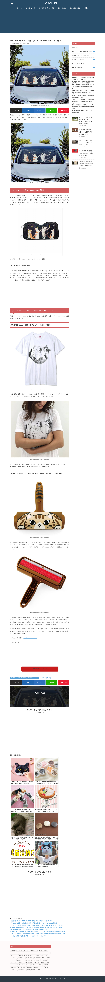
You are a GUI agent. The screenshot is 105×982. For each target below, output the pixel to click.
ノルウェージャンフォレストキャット (33, 955)
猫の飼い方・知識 (30, 8)
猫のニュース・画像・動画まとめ (19, 677)
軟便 (29, 969)
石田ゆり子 (14, 969)
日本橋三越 (14, 967)
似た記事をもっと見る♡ (40, 669)
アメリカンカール (44, 950)
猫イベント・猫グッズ (33, 677)
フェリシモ (43, 677)
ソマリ (21, 955)
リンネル (38, 962)
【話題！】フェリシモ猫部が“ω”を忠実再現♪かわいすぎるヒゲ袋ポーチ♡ (31, 921)
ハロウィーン (21, 957)
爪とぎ (20, 967)
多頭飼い (40, 964)
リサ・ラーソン (30, 962)
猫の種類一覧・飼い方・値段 (46, 8)
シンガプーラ (33, 953)
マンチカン (37, 960)
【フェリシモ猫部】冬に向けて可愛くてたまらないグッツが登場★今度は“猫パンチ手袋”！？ (36, 925)
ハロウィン (14, 957)
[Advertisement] (52, 22)
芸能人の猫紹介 (62, 8)
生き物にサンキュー (39, 967)
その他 (74, 47)
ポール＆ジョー (29, 960)
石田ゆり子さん (22, 969)
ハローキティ (30, 957)
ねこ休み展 (27, 950)
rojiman (13, 950)
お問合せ (86, 8)
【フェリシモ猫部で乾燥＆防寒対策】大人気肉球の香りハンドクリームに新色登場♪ (34, 923)
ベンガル (13, 960)
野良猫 (33, 969)
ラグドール (22, 962)
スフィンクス (14, 955)
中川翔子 (19, 964)
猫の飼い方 (30, 967)
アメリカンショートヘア (17, 953)
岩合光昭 (46, 964)
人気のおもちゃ (26, 964)
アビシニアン (35, 950)
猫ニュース (20, 8)
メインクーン (14, 962)
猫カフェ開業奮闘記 (75, 8)
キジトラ (26, 953)
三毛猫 (13, 964)
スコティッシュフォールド (44, 953)
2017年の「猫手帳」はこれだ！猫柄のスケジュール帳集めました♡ (29, 929)
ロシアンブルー (45, 962)
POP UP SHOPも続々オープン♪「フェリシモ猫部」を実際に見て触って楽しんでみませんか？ (37, 927)
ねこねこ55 (20, 950)
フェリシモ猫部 (46, 957)
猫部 (49, 677)
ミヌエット (44, 960)
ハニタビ (45, 955)
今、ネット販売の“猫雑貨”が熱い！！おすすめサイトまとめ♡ (28, 936)
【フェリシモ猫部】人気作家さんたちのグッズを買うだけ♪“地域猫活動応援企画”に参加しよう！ (37, 934)
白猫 (47, 967)
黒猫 (39, 969)
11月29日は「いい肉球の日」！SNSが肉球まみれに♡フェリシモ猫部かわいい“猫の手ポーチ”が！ (38, 931)
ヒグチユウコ (38, 957)
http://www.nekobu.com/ (30, 638)
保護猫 (33, 964)
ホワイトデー (21, 960)
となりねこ (52, 3)
